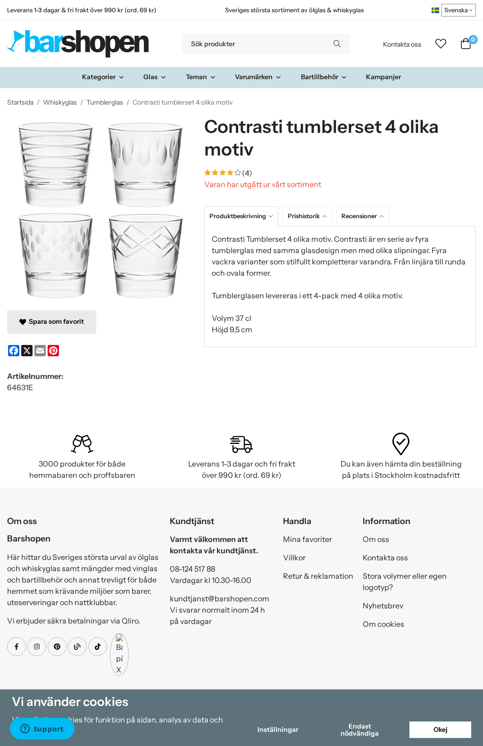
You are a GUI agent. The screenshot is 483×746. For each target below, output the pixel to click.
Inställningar (278, 729)
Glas (150, 77)
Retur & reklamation (318, 576)
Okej (440, 729)
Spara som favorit (55, 321)
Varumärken (254, 77)
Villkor (294, 557)
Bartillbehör (319, 77)
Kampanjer (383, 77)
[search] (337, 44)
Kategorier (99, 77)
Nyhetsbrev (383, 605)
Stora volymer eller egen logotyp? (405, 581)
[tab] (243, 216)
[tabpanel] (340, 286)
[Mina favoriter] (440, 43)
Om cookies (383, 624)
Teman (196, 77)
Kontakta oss (402, 44)
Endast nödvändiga (360, 729)
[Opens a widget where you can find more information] (42, 729)
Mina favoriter (307, 539)
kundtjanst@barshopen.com (219, 598)
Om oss (376, 539)
